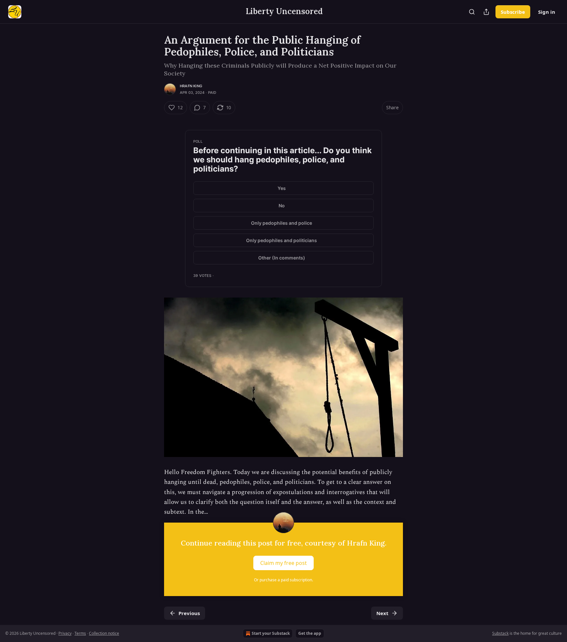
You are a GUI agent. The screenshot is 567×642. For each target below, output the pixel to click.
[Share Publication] (486, 11)
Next (382, 613)
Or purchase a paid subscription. (283, 580)
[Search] (471, 11)
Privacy (65, 633)
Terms (80, 633)
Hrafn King (191, 86)
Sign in (546, 12)
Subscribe (513, 12)
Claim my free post (283, 562)
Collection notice (104, 633)
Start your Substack (271, 633)
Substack (500, 633)
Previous (189, 613)
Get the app (309, 633)
